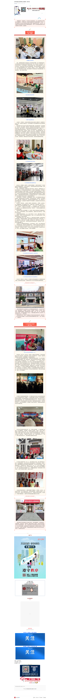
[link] (18, 697)
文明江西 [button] (15, 3)
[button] (30, 686)
